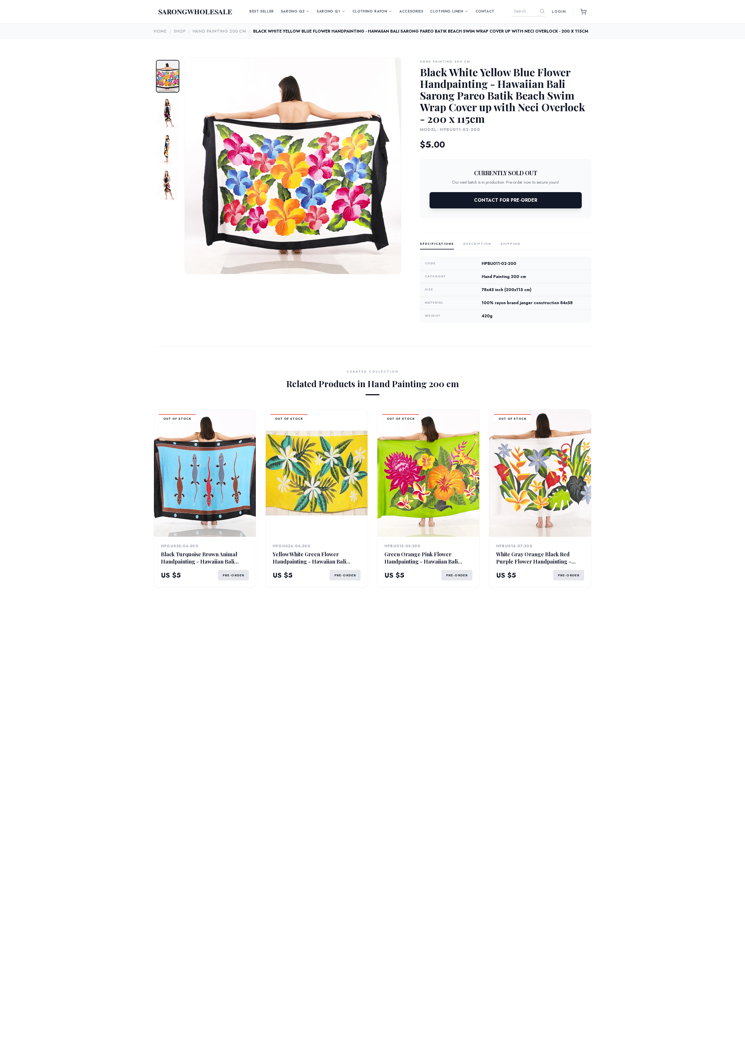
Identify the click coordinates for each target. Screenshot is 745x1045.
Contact (485, 11)
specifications (437, 244)
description (477, 244)
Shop (180, 31)
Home (160, 31)
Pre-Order (233, 575)
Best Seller (261, 11)
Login (559, 11)
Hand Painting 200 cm (219, 31)
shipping (511, 244)
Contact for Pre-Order (505, 200)
